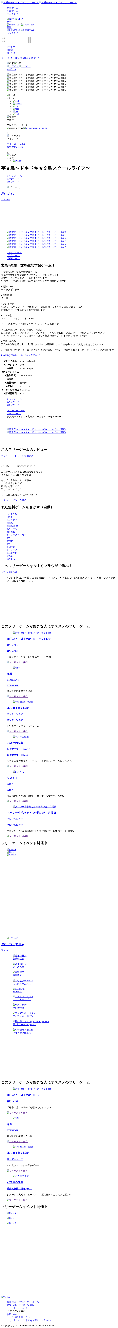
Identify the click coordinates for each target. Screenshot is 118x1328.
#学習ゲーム (13, 182)
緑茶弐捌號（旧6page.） (19, 749)
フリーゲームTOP (16, 410)
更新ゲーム (12, 11)
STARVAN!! (13, 680)
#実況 (10, 522)
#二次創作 (12, 553)
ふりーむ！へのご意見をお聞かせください (29, 1320)
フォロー (5, 199)
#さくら (11, 559)
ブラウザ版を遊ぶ (10, 572)
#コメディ (12, 519)
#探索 (10, 49)
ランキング (12, 14)
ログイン (35, 58)
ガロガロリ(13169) (12, 944)
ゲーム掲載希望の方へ (18, 1317)
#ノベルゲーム (14, 176)
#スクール (12, 529)
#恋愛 (10, 541)
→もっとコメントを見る (13, 500)
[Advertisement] (22, 603)
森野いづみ (12, 645)
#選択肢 (11, 532)
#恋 (8, 544)
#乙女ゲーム (13, 179)
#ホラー (11, 46)
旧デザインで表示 (16, 1311)
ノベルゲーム (14, 413)
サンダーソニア (15, 714)
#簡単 (10, 516)
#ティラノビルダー (16, 535)
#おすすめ (12, 513)
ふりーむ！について (17, 1308)
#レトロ (11, 52)
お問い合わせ (14, 1314)
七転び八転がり (15, 819)
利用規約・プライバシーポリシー (24, 1302)
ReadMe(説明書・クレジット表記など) (20, 355)
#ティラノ (12, 550)
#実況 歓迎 (12, 525)
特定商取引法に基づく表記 (21, 1305)
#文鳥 (10, 556)
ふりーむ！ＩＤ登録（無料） (16, 58)
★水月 (10, 784)
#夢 (8, 538)
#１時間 (11, 547)
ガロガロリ (8, 193)
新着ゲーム (12, 8)
